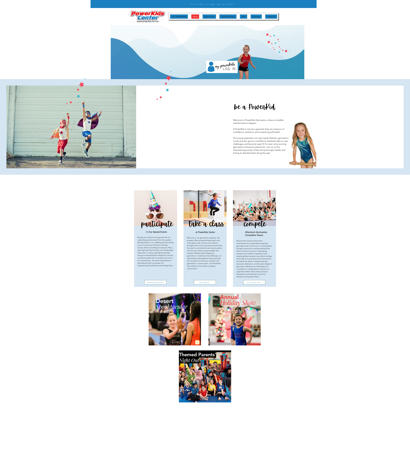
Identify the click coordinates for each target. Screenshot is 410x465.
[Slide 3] (177, 342)
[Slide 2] (174, 342)
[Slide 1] (172, 342)
